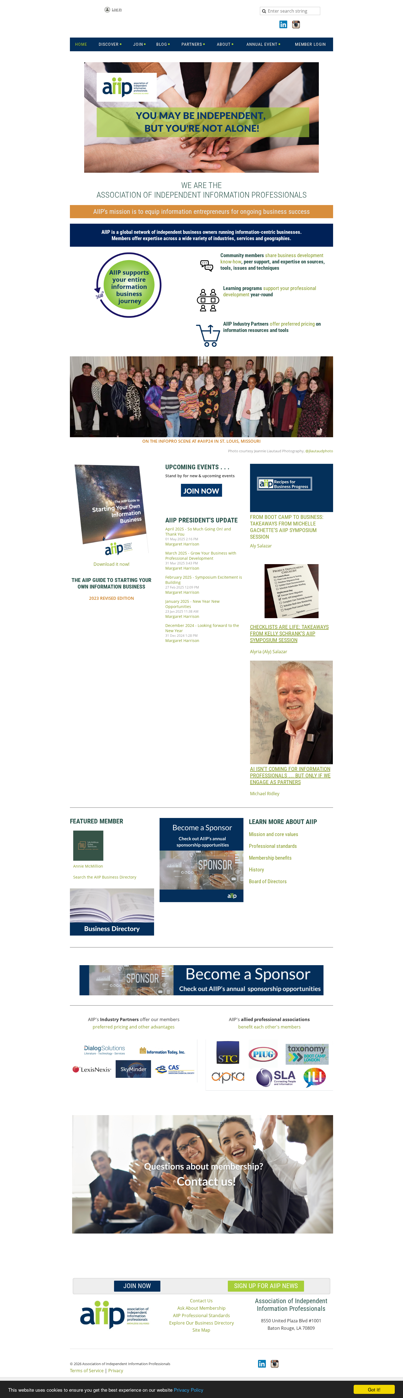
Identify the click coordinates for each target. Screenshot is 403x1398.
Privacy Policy (188, 1389)
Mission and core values (273, 834)
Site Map (201, 1330)
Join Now (137, 1286)
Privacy (115, 1371)
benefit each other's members (269, 1027)
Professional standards (273, 846)
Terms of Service (87, 1371)
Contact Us (201, 1301)
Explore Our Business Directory (201, 1323)
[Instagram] (296, 25)
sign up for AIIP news (266, 1286)
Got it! (374, 1389)
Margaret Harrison (182, 544)
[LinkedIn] (283, 25)
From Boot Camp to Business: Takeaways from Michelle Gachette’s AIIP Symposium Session (286, 527)
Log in (117, 9)
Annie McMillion (88, 866)
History (256, 869)
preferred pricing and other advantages (134, 1027)
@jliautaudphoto (319, 450)
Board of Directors (268, 881)
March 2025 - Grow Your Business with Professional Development (200, 555)
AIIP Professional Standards (201, 1315)
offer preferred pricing (292, 324)
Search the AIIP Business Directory (104, 877)
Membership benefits (270, 858)
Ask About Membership (201, 1308)
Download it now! (111, 564)
